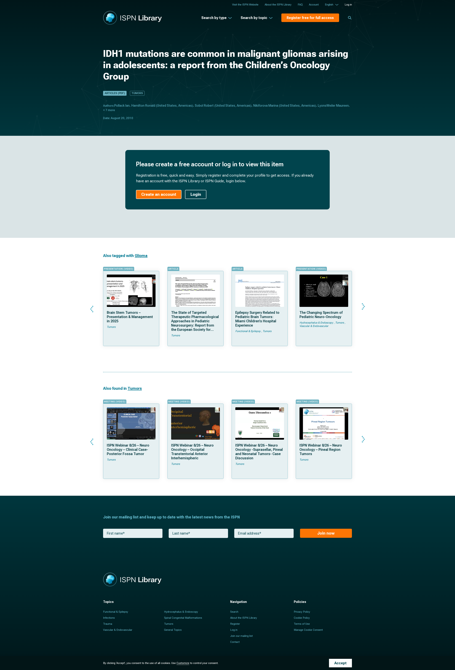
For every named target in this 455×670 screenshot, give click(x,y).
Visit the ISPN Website (245, 4)
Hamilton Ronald (143, 105)
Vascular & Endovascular (117, 629)
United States (167, 105)
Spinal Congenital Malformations (183, 617)
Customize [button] (182, 663)
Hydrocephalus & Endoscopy (181, 611)
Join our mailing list (241, 636)
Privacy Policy (302, 611)
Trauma (107, 623)
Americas (185, 105)
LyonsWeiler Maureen (333, 105)
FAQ (300, 4)
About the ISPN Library (278, 4)
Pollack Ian (122, 105)
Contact (235, 642)
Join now (326, 533)
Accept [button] (340, 663)
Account (314, 4)
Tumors (137, 93)
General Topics (173, 629)
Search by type (214, 18)
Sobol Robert (204, 105)
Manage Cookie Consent (308, 629)
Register (235, 623)
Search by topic (254, 18)
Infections (109, 617)
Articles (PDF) (115, 93)
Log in (348, 4)
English (329, 4)
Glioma (141, 255)
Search (234, 611)
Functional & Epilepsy (115, 611)
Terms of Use (302, 623)
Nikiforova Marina (265, 105)
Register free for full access (310, 18)
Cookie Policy (302, 617)
